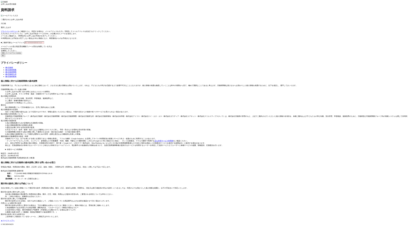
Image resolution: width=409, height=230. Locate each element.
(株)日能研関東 (10, 70)
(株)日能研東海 (10, 76)
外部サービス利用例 (14, 149)
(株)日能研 (9, 67)
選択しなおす (6, 27)
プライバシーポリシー (9, 31)
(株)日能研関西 (10, 72)
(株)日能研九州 (10, 74)
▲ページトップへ (7, 220)
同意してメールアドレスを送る (11, 53)
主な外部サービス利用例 (164, 141)
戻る (3, 55)
